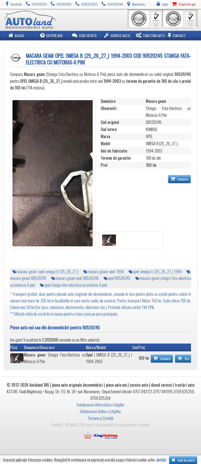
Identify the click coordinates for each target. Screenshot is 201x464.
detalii (161, 460)
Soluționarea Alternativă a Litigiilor (100, 405)
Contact (179, 35)
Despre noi (54, 35)
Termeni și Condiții (100, 418)
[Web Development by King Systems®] (100, 435)
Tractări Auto (154, 35)
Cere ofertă (88, 35)
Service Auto (120, 35)
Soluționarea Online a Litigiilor (100, 411)
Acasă (19, 35)
